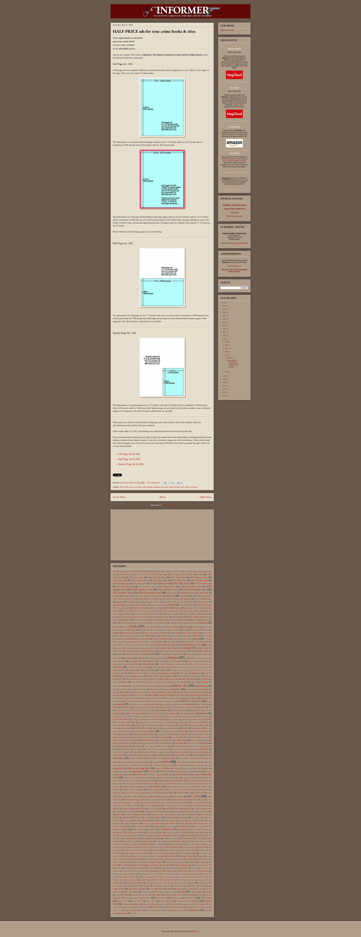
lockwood (185, 752)
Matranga (119, 774)
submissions (170, 868)
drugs (115, 692)
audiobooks (234, 165)
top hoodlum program (120, 886)
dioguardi (135, 686)
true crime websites (189, 487)
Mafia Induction (197, 762)
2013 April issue (160, 580)
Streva (151, 868)
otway (151, 809)
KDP (152, 743)
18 (224, 329)
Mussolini (162, 793)
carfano (150, 642)
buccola (184, 630)
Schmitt (154, 853)
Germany (142, 716)
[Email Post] (165, 482)
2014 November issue (159, 583)
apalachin (117, 605)
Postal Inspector (185, 823)
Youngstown (192, 910)
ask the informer (204, 605)
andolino (142, 602)
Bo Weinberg (125, 623)
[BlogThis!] (172, 482)
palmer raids (207, 809)
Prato (137, 826)
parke (167, 812)
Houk (207, 728)
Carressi (196, 642)
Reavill (199, 835)
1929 (152, 571)
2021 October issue (168, 589)
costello (135, 664)
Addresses (149, 596)
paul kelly (202, 812)
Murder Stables (173, 790)
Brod (207, 627)
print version (138, 829)
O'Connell (133, 803)
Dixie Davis (123, 689)
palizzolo (187, 809)
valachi (180, 891)
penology (178, 815)
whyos (138, 907)
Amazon (187, 599)
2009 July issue (142, 575)
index (115, 734)
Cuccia (155, 667)
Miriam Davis (117, 784)
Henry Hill (204, 725)
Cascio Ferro (126, 645)
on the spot (135, 806)
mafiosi (206, 765)
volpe (170, 901)
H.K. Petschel (152, 722)
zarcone (123, 913)
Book (125, 627)
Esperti (186, 698)
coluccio (151, 658)
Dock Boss (141, 689)
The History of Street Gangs (166, 877)
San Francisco (172, 847)
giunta (182, 716)
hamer (186, 722)
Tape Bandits (162, 871)
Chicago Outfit (118, 651)
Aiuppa (204, 596)
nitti (171, 800)
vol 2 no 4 (206, 897)
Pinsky (125, 820)
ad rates (138, 487)
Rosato (115, 844)
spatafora (145, 862)
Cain (140, 636)
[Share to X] (175, 482)
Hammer (204, 722)
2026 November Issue (185, 593)
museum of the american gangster (135, 793)
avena (198, 608)
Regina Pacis (133, 838)
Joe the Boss (192, 737)
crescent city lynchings (178, 664)
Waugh (181, 904)
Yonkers (159, 910)
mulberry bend (128, 790)
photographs (183, 817)
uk (208, 889)
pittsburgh (145, 820)
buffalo (116, 633)
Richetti (125, 841)
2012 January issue (198, 577)
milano (149, 781)
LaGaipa (201, 746)
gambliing (174, 710)
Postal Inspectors (203, 823)
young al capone (177, 910)
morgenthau (180, 787)
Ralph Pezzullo (128, 835)
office (200, 803)
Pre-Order (146, 826)
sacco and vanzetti (177, 844)
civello (119, 654)
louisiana (167, 755)
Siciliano (130, 859)
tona (192, 883)
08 (224, 396)
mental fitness (164, 778)
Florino (198, 704)
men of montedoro (148, 778)
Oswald (142, 809)
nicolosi (164, 800)
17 (224, 332)
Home (163, 497)
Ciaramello (171, 651)
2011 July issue (136, 577)
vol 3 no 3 (151, 901)
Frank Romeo (162, 707)
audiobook (166, 608)
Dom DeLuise (155, 689)
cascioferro (137, 645)
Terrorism (116, 874)
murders (205, 790)
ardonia (153, 605)
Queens (187, 832)
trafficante (166, 886)
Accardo (116, 596)
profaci (152, 829)
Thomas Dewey (203, 880)
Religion (162, 838)
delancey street (190, 676)
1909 (136, 571)
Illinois (182, 731)
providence (118, 832)
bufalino (205, 630)
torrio (155, 886)
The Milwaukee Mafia (142, 880)
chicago (187, 647)
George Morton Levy (120, 716)
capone (194, 638)
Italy (125, 737)
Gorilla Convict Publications (141, 719)
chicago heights (202, 648)
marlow (187, 772)
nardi (189, 793)
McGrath (168, 774)
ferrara (164, 704)
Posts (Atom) (168, 505)
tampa (152, 871)
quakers (177, 833)
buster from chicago (190, 633)
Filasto (171, 704)
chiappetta (175, 648)
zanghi (115, 913)
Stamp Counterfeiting (182, 865)
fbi (179, 701)
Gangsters (117, 713)
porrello (136, 823)
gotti (164, 719)
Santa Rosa (133, 850)
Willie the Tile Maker (171, 907)
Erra (168, 698)
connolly (132, 661)
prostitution (182, 829)
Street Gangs (139, 868)
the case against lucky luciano (188, 874)
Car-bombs (208, 639)
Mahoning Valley (172, 768)
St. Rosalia (140, 865)
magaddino (118, 768)
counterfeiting (148, 664)
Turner (170, 889)
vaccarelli (171, 892)
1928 (144, 571)
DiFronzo (160, 682)
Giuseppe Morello (194, 716)
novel (202, 800)
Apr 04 (230, 358)
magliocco (158, 768)
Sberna (183, 850)
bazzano (204, 614)
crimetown (205, 664)
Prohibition (166, 829)
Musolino (152, 793)
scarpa (126, 853)
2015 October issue (203, 583)
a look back (203, 593)
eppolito (152, 698)
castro (209, 645)
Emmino (136, 698)
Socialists (190, 859)
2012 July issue (120, 580)
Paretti (146, 812)
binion (115, 620)
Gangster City (204, 710)
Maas (137, 762)
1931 (159, 571)
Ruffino (147, 844)
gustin (141, 722)
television (184, 871)
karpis (146, 743)
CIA (163, 651)
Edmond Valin (164, 695)
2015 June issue (127, 487)
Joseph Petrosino (148, 740)
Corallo (171, 661)
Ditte (114, 689)
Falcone (128, 701)
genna (182, 713)
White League (200, 904)
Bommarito (191, 623)
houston (115, 731)
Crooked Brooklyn (134, 667)
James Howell (147, 737)
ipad (193, 734)
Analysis (198, 599)
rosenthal (123, 844)
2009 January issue (126, 575)
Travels (193, 886)
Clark (128, 654)
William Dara (154, 907)
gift (176, 716)
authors (177, 608)
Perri (185, 815)
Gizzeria (206, 716)
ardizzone (143, 605)
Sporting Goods (178, 862)
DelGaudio (208, 676)
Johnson (128, 740)
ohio (207, 803)
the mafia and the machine (188, 877)
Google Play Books (120, 719)
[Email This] (170, 482)
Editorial (151, 695)
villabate (190, 895)
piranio (134, 820)
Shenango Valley (185, 856)
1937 (173, 572)
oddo (194, 803)
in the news (203, 731)
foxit (143, 707)
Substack (194, 868)
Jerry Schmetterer (178, 737)
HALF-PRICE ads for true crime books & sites (154, 31)
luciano (120, 758)
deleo (199, 676)
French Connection (133, 710)
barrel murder (173, 614)
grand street (185, 719)
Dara (190, 670)
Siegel (148, 859)
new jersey (164, 797)
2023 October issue (123, 592)
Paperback (136, 811)
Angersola (180, 602)
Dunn (131, 692)
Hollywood (166, 728)
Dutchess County (166, 692)
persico (193, 814)
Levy (150, 752)
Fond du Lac (126, 707)
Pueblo (140, 832)
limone (167, 752)
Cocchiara (163, 654)
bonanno (202, 622)
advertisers (168, 595)
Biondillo (146, 620)
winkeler (184, 907)
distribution (200, 685)
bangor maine (199, 611)
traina (176, 886)
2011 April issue (195, 574)
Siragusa (156, 859)
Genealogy (172, 713)
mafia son (127, 765)
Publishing (130, 833)
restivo (171, 838)
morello (156, 786)
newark (128, 800)
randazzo (139, 835)
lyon (131, 762)
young (167, 910)
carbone (141, 642)
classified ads (137, 654)
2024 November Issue (149, 592)
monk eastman (204, 784)
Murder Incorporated (155, 790)
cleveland (149, 653)
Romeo (187, 841)
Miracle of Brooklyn (194, 781)
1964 (187, 572)
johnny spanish (118, 740)
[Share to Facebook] (178, 482)
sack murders (192, 844)
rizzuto (149, 841)
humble (144, 731)
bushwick (175, 633)
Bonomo (116, 627)
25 (224, 306)
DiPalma (144, 686)
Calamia (169, 636)
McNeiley (191, 774)
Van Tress (145, 895)
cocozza (172, 654)
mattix (129, 774)
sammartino (159, 847)
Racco (196, 832)
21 (224, 319)
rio (132, 841)
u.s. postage (200, 889)
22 (224, 316)
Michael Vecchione (129, 781)
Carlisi (169, 642)
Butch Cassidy (207, 633)
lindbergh (175, 752)
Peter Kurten (205, 815)
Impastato (192, 731)
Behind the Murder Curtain (128, 617)
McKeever (180, 774)
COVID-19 (163, 664)
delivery (118, 679)
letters (143, 752)
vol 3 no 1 (122, 901)
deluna (136, 679)
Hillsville (124, 728)
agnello (195, 596)
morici (190, 787)
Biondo (154, 620)
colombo (117, 658)
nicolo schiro (153, 800)
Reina (144, 838)
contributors (150, 661)
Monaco (193, 784)
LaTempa (157, 749)
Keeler (159, 743)
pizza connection (170, 820)
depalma (172, 679)
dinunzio (124, 686)
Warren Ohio (147, 904)
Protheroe (194, 830)
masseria (197, 771)
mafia (165, 761)
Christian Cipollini (151, 651)
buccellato (174, 630)
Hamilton (194, 722)
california (196, 636)
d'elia (146, 670)
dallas (153, 670)
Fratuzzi (202, 707)
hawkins (165, 725)
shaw (162, 856)
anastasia (120, 602)
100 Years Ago (119, 571)
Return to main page (234, 216)
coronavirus (192, 661)
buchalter (194, 630)
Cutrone (206, 667)
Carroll (205, 642)
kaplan (138, 743)
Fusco (144, 710)
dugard (122, 692)
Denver (162, 679)
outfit (167, 809)
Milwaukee (159, 780)
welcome (189, 904)
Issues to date (203, 734)
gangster (194, 710)
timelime (130, 883)
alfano (157, 599)
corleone (180, 661)
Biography (136, 620)
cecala (136, 648)
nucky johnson (121, 803)
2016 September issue (146, 587)
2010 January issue (177, 575)
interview (170, 734)
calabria (159, 636)
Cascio (115, 645)
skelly (163, 859)
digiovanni (194, 682)
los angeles (153, 755)
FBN (189, 701)
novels (209, 800)
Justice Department (197, 740)
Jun (226, 348)
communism (198, 658)
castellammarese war (190, 644)
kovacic (147, 746)
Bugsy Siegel (128, 633)
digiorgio (183, 682)
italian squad (117, 737)
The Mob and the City (164, 880)
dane (172, 670)
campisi (138, 639)
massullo (209, 772)
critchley (117, 667)
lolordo (195, 752)
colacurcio (200, 654)
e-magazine (191, 692)
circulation (207, 651)
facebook (119, 701)
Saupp (176, 850)
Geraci (133, 716)
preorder (157, 826)
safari (201, 844)
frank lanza (151, 707)
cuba (146, 667)
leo (129, 752)
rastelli (155, 835)
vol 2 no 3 (190, 897)
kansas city (128, 743)
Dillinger (204, 682)
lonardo (130, 755)
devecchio (204, 679)
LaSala (148, 749)
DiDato (141, 682)
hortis (186, 728)
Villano (200, 895)
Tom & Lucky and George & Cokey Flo (166, 883)
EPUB (160, 698)
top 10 (207, 883)
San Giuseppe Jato (189, 847)
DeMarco (145, 679)
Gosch (156, 719)
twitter (179, 889)
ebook (128, 695)
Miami (197, 778)
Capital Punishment (161, 639)
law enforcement (178, 749)
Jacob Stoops (134, 737)
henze (115, 728)
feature (209, 701)
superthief (116, 871)
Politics (206, 820)
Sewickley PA (152, 856)
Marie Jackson (165, 771)
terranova (204, 871)
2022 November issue (195, 589)
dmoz (132, 689)
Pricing (209, 826)
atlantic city (153, 608)
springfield (191, 862)
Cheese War (153, 648)
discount (154, 686)
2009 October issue (159, 574)
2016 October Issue (125, 586)
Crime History (194, 664)
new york (193, 796)
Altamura (177, 599)
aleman (149, 599)
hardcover (117, 725)
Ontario (158, 806)
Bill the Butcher (193, 617)
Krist (154, 746)
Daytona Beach (151, 673)
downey (176, 689)
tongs (200, 883)
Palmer (196, 809)
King (114, 746)
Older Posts (206, 497)
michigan (141, 781)
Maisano (186, 768)
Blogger (195, 931)
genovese (190, 713)
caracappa (118, 642)
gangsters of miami (152, 713)
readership (189, 835)
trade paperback (228, 161)
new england (149, 796)
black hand (183, 620)
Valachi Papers (196, 892)
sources (136, 862)
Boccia (163, 623)
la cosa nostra (165, 746)
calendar (177, 636)
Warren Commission (131, 904)
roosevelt (206, 841)
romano (178, 841)
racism (205, 832)
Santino (156, 850)
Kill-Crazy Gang (192, 743)
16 (224, 335)
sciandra (173, 853)
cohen (180, 654)
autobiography (189, 608)
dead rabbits (184, 673)
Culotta (163, 667)
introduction (183, 734)
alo (170, 599)
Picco (193, 818)
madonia (156, 762)
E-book (180, 692)
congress (209, 658)
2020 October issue (142, 589)
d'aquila (137, 670)
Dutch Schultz (152, 692)
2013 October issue (199, 580)
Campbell (128, 639)
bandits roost (186, 611)
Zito (132, 913)
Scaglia (192, 850)
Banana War (175, 611)
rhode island (187, 838)
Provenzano (205, 830)
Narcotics (181, 793)
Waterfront (172, 904)
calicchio (186, 636)
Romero (197, 841)
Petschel (137, 817)
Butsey (117, 636)
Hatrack (147, 725)
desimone (181, 679)
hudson (136, 731)
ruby (138, 844)
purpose (168, 833)
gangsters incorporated (133, 713)
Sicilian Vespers (118, 859)
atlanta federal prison (136, 608)
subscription (182, 868)
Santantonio (144, 850)
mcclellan (139, 774)
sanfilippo (123, 850)
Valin (126, 895)
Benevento (143, 617)
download (189, 689)
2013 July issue (180, 580)
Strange (127, 868)
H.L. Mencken (165, 722)
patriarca (175, 811)
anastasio (131, 602)
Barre (161, 614)
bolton (172, 623)
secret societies (140, 856)
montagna (116, 787)
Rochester (168, 841)
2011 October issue (157, 577)
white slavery (128, 907)
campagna (118, 639)
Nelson (122, 797)
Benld (152, 617)
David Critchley (136, 673)
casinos (147, 645)
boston (186, 627)
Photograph (169, 817)
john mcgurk (205, 737)
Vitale (127, 898)
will (145, 907)
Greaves (208, 719)
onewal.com (148, 806)
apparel (127, 605)
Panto (126, 812)
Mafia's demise (179, 765)
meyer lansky (187, 778)
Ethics (203, 698)
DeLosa (128, 679)
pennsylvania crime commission (161, 815)
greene (118, 722)
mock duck (183, 784)
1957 (180, 571)
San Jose (201, 847)
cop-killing (162, 661)
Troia (202, 886)
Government (174, 719)
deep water (138, 676)
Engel (145, 698)
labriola (192, 746)
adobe (158, 596)
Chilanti (128, 651)
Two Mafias (189, 889)
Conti (140, 661)
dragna (205, 689)
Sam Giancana (147, 847)
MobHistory (172, 784)
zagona (206, 910)
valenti (118, 895)
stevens (118, 868)
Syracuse (135, 871)
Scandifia (116, 853)
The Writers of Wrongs (186, 880)
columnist (160, 658)
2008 (193, 572)
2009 (199, 572)
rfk (178, 838)
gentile (203, 713)
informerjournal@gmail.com (237, 243)
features (119, 704)
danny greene (181, 670)
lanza (118, 749)
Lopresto (140, 755)
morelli (145, 787)
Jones (136, 740)
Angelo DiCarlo (168, 602)
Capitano (175, 639)
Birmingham (164, 620)
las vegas (138, 749)
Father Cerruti (170, 701)
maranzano (138, 771)
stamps (197, 865)
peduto (118, 814)
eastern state (117, 695)
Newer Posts (119, 497)
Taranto (173, 871)
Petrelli (116, 817)
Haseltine (138, 725)
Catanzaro (119, 648)
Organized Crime (179, 806)
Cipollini (195, 651)
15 (224, 339)
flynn (115, 707)
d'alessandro (117, 670)
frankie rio (183, 707)
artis (181, 605)
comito (188, 658)
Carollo (188, 642)
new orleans (177, 796)
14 (224, 376)
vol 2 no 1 (160, 898)
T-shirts (143, 871)
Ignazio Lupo (171, 731)
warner (194, 900)
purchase (151, 833)
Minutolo (179, 781)
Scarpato (136, 853)
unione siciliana (146, 892)
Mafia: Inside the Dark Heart (158, 765)
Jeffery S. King (161, 737)
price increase (198, 826)
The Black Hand (167, 874)
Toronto (146, 886)
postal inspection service (165, 823)
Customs (197, 667)
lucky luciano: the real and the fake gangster (194, 758)
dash (125, 673)
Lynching (124, 762)
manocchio (126, 772)
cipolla (186, 651)
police (190, 820)
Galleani (152, 710)
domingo (166, 689)
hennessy (192, 725)
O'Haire (158, 803)
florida (189, 704)
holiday (155, 728)
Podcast (182, 820)
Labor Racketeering (180, 746)
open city (167, 806)
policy (197, 820)
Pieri (117, 820)
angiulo (190, 602)
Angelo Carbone (153, 602)
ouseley (159, 809)
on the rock (124, 806)
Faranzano (159, 701)
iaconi (162, 731)
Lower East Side (181, 755)
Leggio (189, 749)
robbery (158, 841)
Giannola (168, 716)
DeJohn (179, 676)
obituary (175, 803)
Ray (161, 835)
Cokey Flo (190, 654)
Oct (226, 342)
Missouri (129, 784)
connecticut (120, 661)
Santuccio (166, 850)
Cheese (143, 648)
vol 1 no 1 (145, 897)
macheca (145, 762)
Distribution (234, 212)
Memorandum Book (131, 778)
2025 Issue (170, 593)
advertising (148, 487)
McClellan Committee (154, 775)
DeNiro (153, 679)
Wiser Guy (196, 907)
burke (165, 633)
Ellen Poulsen (125, 698)
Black (173, 620)
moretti (169, 787)
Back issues (126, 611)
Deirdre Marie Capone (155, 676)
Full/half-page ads (234, 266)
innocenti (161, 734)
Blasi (200, 620)
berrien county (163, 617)
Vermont (169, 895)
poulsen (128, 826)
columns (172, 657)
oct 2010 (184, 802)
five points (180, 704)
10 (224, 389)
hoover (176, 728)
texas (134, 874)
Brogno (115, 630)
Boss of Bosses (173, 627)
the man (203, 877)
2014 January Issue (121, 583)
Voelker (134, 898)
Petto (146, 818)
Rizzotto (139, 841)
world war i (117, 910)
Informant (125, 734)
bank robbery (125, 614)
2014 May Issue (140, 583)
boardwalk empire (139, 623)
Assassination (120, 608)
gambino (163, 710)
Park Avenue (157, 811)
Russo (156, 844)
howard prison (126, 731)
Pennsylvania (141, 814)
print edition (121, 829)
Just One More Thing (178, 740)
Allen (164, 599)
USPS (157, 892)
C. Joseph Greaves (129, 636)
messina (175, 778)
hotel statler (197, 728)
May (227, 352)
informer (150, 734)
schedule (145, 853)
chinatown (137, 651)
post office (147, 823)
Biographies (124, 620)
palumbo (119, 812)
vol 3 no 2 (137, 901)
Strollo (159, 868)
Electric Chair (179, 695)
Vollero (162, 901)
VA (163, 892)
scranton (183, 853)
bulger (138, 633)
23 (224, 312)
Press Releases (169, 826)
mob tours (161, 784)
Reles (152, 838)
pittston (158, 820)
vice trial (180, 895)
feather (197, 701)
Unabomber (117, 892)
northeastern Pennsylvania (186, 800)
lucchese (208, 755)
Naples (170, 793)
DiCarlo (123, 682)
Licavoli (158, 752)
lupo (115, 762)
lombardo (204, 752)
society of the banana (121, 862)
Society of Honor (203, 859)
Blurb (115, 623)
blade (193, 620)
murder (139, 789)
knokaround (136, 746)
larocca (127, 749)
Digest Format (171, 682)
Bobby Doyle (152, 623)
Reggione (122, 838)
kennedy (179, 743)
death (207, 673)
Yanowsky (150, 910)
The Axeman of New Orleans (149, 874)
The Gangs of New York (129, 877)
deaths (115, 676)
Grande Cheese (197, 719)
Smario (170, 859)
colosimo (141, 658)
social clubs (180, 859)
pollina (126, 823)
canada (146, 639)
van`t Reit (156, 895)
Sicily (139, 859)
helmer (182, 725)
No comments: (153, 482)
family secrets (140, 701)
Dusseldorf (140, 692)
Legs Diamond (201, 749)
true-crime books (156, 889)
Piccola (201, 817)
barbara (137, 614)
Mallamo (195, 768)
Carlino (159, 642)
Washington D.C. (160, 904)
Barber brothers (149, 614)
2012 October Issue (140, 580)
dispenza (164, 686)
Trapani (184, 886)
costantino (125, 664)
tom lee (185, 883)
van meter (135, 895)
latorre (166, 749)
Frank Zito (173, 707)
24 (224, 309)
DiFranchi (150, 682)
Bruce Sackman (155, 630)
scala (200, 850)
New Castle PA (133, 797)
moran (136, 787)
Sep (227, 345)
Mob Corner (149, 784)
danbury (163, 670)
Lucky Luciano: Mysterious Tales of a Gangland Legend (152, 758)
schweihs (163, 853)
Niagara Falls (140, 800)
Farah (151, 701)
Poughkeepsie (117, 826)
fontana (136, 707)
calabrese (148, 636)
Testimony (125, 874)
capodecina (184, 639)
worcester (205, 907)
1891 (130, 572)
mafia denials (182, 762)
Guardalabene (129, 722)
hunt (152, 731)
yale (141, 910)
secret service (125, 856)
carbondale (129, 642)
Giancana (159, 716)
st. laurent (203, 862)
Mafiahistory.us (195, 765)
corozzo (201, 661)
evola (210, 698)
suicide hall (205, 868)
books (134, 626)
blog (207, 620)
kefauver (168, 743)
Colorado (130, 658)
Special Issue (157, 862)
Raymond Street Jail (174, 835)
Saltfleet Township (133, 847)
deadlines (196, 673)
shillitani (199, 856)
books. (147, 627)
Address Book (138, 596)
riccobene (199, 838)
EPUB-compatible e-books (231, 159)
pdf (210, 811)
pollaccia (116, 823)
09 (224, 392)
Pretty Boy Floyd (183, 826)
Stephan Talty (207, 865)
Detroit (192, 679)
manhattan (116, 772)
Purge (159, 832)
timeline (139, 883)
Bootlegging (158, 627)
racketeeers (116, 835)
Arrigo (161, 605)
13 (224, 379)
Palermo (176, 809)
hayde (173, 725)
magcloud (144, 768)
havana (156, 725)
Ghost (150, 716)
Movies (198, 787)
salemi (122, 847)
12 (224, 382)
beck (114, 617)
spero (168, 862)
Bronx (123, 630)
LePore (135, 752)
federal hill (154, 704)
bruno (165, 630)
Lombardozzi (118, 755)
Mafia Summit (140, 765)
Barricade (186, 614)
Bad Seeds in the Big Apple (142, 611)
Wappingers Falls (182, 901)
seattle (202, 853)
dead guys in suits (167, 673)
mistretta (138, 784)
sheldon (171, 856)
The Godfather (148, 877)
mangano (204, 768)
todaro (148, 883)
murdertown (117, 793)
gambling (184, 710)
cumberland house (175, 667)
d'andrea (127, 670)
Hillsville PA (135, 728)
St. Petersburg (126, 865)
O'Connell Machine (146, 803)
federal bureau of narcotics (138, 704)
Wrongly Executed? (130, 910)
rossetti (131, 844)
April (135, 605)
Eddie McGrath (139, 695)
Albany (141, 599)
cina (179, 651)
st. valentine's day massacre (159, 865)
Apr (226, 355)
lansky (209, 746)
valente (209, 892)
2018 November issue (191, 586)
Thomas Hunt (118, 883)
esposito (194, 698)
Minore (170, 781)
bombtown (180, 623)
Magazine (131, 768)
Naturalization (199, 793)
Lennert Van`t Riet (119, 752)
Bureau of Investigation (152, 633)
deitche (171, 676)
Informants (137, 734)
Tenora (194, 871)
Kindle (204, 743)
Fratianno (193, 707)
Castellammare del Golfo (164, 645)
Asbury (190, 605)
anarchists (208, 599)
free (210, 707)
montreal (126, 787)
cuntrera (188, 667)
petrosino (126, 817)
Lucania (196, 755)
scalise (207, 850)
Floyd (206, 704)
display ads (159, 487)
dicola (133, 682)
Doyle (198, 689)
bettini (174, 617)
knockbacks (123, 746)
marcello (152, 771)
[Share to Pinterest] (181, 482)
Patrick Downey (188, 811)
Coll (207, 654)
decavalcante (126, 676)
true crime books (172, 487)
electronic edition (195, 695)
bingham (206, 617)
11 (224, 386)
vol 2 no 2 (175, 898)
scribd (193, 853)
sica (208, 856)
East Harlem (203, 692)
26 (224, 303)
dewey (115, 682)
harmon (128, 725)
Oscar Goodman (129, 809)
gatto (163, 713)
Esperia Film (176, 698)
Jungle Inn (162, 740)
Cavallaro (128, 648)
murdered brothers (190, 790)
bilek (181, 617)
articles (170, 604)
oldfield (115, 806)
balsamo (165, 611)
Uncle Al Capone (131, 892)
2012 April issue (178, 577)
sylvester (126, 871)
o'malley (167, 803)
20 (224, 322)
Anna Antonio (202, 602)
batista (194, 614)
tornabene (135, 886)
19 (224, 326)
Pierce (209, 818)
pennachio (128, 815)
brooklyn (132, 630)
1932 (166, 572)
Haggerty (177, 722)
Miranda (206, 781)
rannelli (147, 835)
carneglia (178, 642)
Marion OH (178, 772)
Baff (157, 611)
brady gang (197, 627)
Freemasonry (119, 710)
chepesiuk (164, 648)
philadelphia (156, 817)
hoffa (146, 728)
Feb (226, 372)
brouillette (143, 630)
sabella (163, 844)
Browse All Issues (227, 30)
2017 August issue (166, 586)
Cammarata (208, 636)
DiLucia (115, 686)
